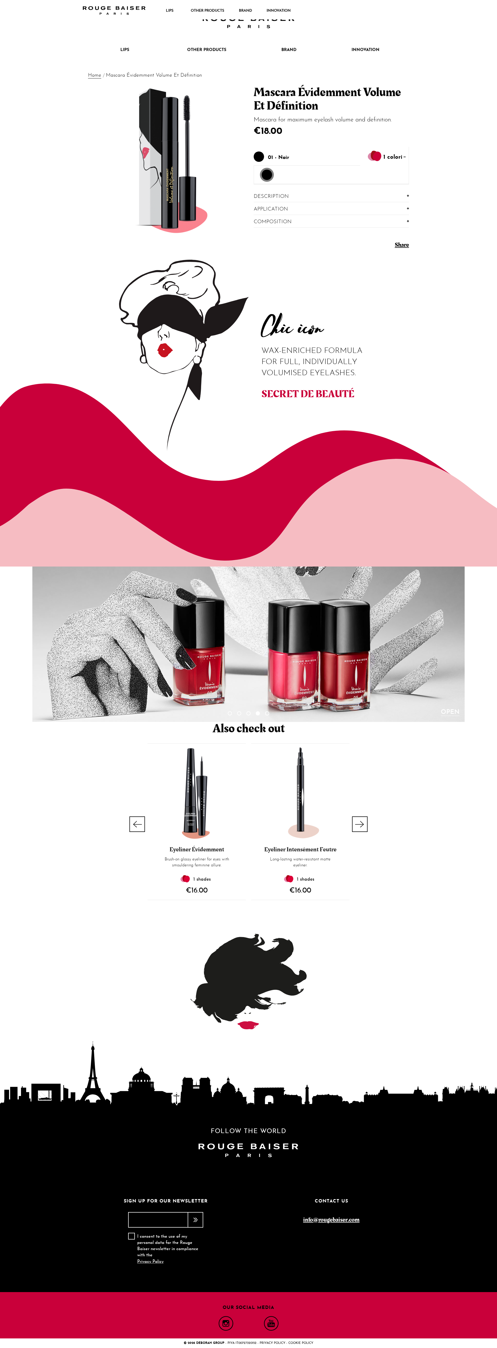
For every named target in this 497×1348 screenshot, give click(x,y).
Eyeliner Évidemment (197, 849)
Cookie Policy (300, 1343)
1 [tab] (230, 713)
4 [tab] (258, 713)
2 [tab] (239, 713)
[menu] (226, 11)
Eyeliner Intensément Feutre (300, 849)
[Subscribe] (195, 1220)
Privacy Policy (150, 1261)
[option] (267, 175)
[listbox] (331, 174)
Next (360, 824)
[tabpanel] (248, 644)
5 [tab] (267, 713)
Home (94, 75)
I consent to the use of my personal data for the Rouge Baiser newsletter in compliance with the (167, 1249)
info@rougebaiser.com (331, 1219)
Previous (137, 824)
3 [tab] (248, 713)
